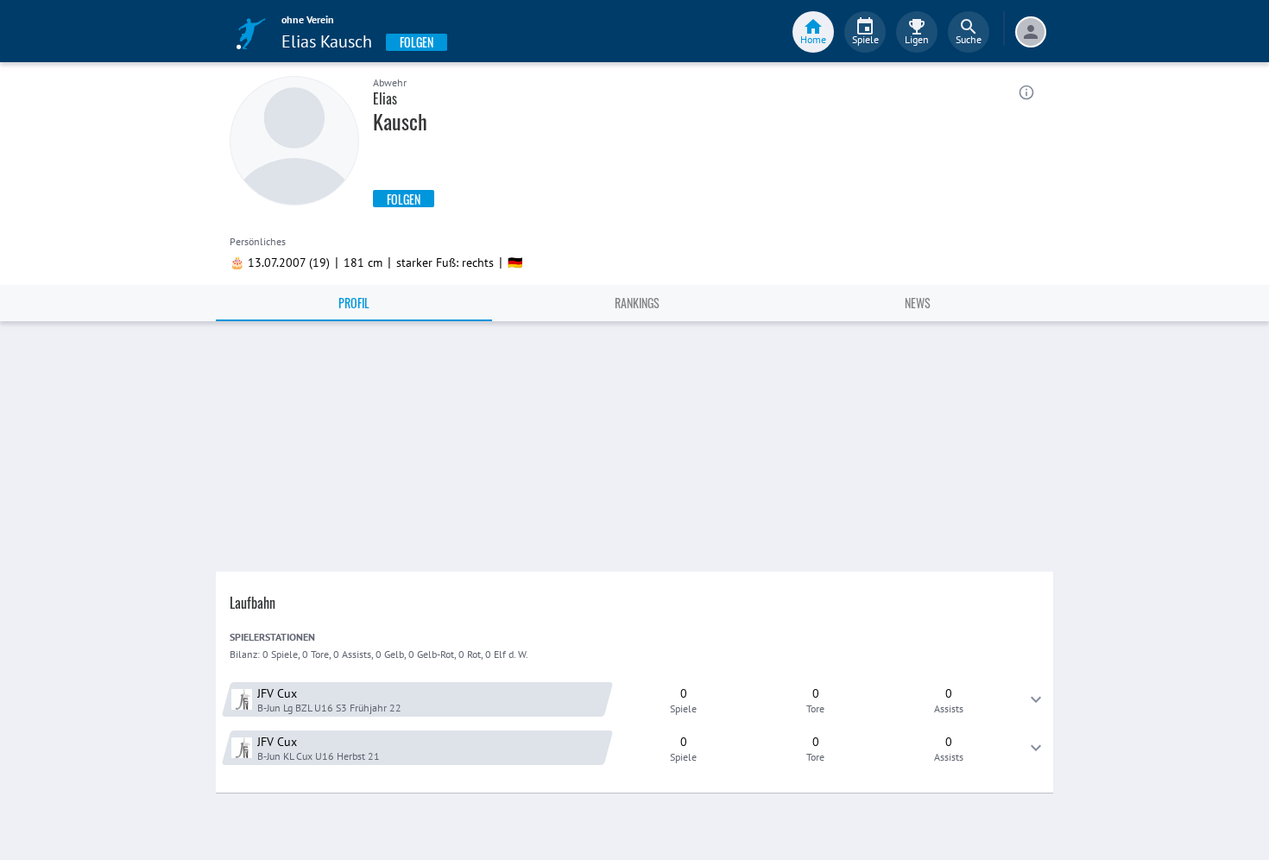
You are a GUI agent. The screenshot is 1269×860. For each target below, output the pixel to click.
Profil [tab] (353, 303)
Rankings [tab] (637, 303)
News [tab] (918, 303)
